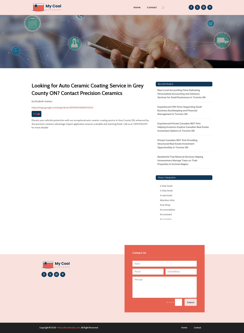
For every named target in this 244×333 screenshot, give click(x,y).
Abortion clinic (167, 200)
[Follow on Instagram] (203, 7)
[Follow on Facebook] (191, 7)
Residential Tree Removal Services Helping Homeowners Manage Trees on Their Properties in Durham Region (180, 160)
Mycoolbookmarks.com (69, 327)
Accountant (166, 214)
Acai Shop (165, 205)
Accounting (166, 219)
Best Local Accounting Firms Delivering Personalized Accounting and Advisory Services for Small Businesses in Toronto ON (181, 94)
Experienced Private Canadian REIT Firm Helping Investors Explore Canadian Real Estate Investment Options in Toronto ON (183, 127)
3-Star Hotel (166, 190)
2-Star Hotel (166, 186)
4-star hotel (166, 195)
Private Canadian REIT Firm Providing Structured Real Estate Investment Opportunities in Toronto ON (177, 144)
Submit (190, 302)
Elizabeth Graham (43, 101)
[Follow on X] (197, 7)
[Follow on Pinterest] (209, 7)
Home (137, 7)
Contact (152, 7)
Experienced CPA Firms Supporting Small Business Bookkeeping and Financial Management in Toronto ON (179, 110)
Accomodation (167, 209)
